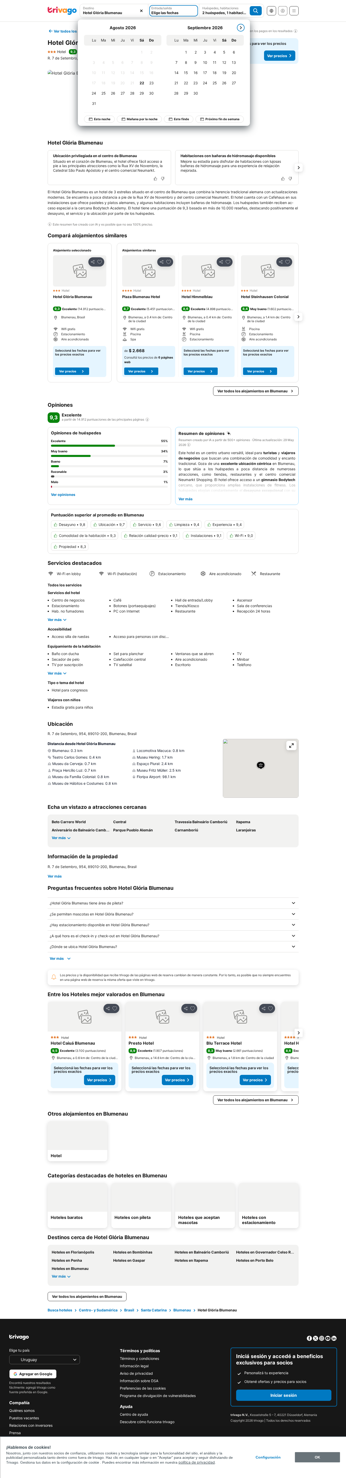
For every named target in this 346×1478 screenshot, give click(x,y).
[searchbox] (114, 12)
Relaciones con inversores (31, 1425)
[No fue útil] (163, 179)
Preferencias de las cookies (143, 1388)
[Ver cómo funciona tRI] (147, 419)
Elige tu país (19, 1350)
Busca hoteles (60, 1310)
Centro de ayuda (134, 1414)
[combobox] (114, 10)
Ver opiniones (63, 494)
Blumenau (182, 1310)
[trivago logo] (62, 11)
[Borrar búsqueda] (141, 10)
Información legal (134, 1366)
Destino (88, 8)
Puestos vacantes (24, 1418)
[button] (114, 10)
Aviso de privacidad (136, 1373)
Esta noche (102, 119)
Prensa (15, 1433)
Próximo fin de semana (222, 119)
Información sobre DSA (139, 1381)
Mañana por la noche (142, 119)
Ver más (55, 619)
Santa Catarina (154, 1310)
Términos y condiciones (139, 1358)
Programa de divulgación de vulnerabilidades (158, 1395)
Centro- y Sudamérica (98, 1310)
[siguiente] (241, 28)
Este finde (181, 119)
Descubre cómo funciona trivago (147, 1422)
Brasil (129, 1310)
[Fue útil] (155, 179)
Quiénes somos (22, 1410)
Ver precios (277, 56)
